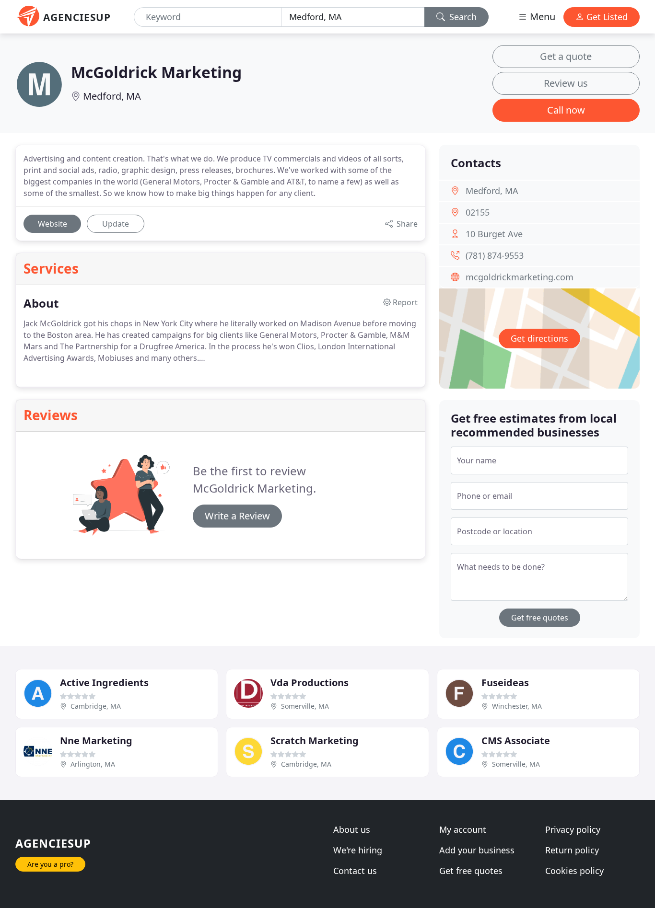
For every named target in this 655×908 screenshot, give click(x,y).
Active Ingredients (104, 682)
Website (52, 223)
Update (115, 223)
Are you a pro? (50, 864)
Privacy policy (572, 829)
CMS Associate (515, 740)
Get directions (539, 338)
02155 (478, 212)
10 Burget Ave (494, 234)
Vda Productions (309, 682)
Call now (566, 109)
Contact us (355, 870)
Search (462, 17)
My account (462, 829)
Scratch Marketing (314, 740)
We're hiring (357, 850)
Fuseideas (505, 682)
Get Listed (606, 17)
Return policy (572, 850)
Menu (541, 16)
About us (351, 829)
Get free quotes (539, 617)
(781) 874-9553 (495, 255)
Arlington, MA (92, 764)
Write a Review (237, 515)
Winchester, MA (517, 706)
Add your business (477, 850)
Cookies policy (574, 870)
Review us (566, 83)
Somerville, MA (305, 706)
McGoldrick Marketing (156, 72)
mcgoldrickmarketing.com (519, 277)
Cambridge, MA (95, 706)
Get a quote (566, 56)
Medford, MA (112, 96)
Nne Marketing (96, 740)
